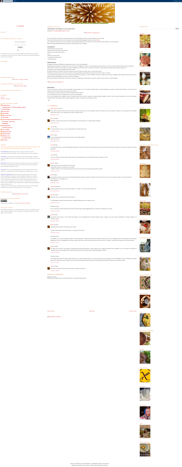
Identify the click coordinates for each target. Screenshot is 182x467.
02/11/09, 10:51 (55, 191)
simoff (52, 214)
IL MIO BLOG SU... (103, 23)
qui (85, 74)
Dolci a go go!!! (5, 111)
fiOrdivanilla (53, 186)
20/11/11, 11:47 (55, 262)
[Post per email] (48, 100)
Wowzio (2, 97)
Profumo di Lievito (6, 131)
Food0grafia (5, 123)
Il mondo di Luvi (6, 105)
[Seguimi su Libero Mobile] (20, 85)
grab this (3, 98)
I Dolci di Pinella (6, 109)
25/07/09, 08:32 (55, 159)
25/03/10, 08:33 (55, 220)
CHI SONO (77, 23)
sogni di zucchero (6, 133)
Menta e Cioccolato (6, 115)
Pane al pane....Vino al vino (8, 121)
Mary (52, 126)
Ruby (52, 174)
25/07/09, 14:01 (55, 171)
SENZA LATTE (66, 30)
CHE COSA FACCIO (84, 23)
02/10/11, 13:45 (55, 242)
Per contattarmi (20, 26)
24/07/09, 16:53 (55, 131)
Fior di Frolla (5, 117)
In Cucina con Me (6, 137)
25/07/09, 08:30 (55, 151)
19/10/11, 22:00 (55, 252)
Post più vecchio (133, 311)
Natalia (98, 40)
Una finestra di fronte (7, 127)
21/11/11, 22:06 (55, 270)
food (6, 98)
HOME (73, 23)
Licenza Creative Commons (24, 203)
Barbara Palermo (54, 108)
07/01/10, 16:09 (55, 210)
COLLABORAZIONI (94, 23)
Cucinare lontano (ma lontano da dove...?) (12, 119)
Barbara (52, 118)
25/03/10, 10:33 (55, 232)
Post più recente (50, 311)
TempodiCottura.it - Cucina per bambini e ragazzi (14, 107)
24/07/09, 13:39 (55, 114)
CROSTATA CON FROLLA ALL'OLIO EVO (61, 29)
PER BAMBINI (58, 30)
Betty (52, 134)
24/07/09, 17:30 (55, 141)
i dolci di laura (5, 113)
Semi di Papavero (6, 125)
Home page (91, 311)
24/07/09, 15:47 (55, 123)
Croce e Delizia (5, 129)
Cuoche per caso (6, 135)
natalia (52, 144)
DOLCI (53, 30)
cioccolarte (4, 139)
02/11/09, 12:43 (55, 202)
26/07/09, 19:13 (55, 182)
